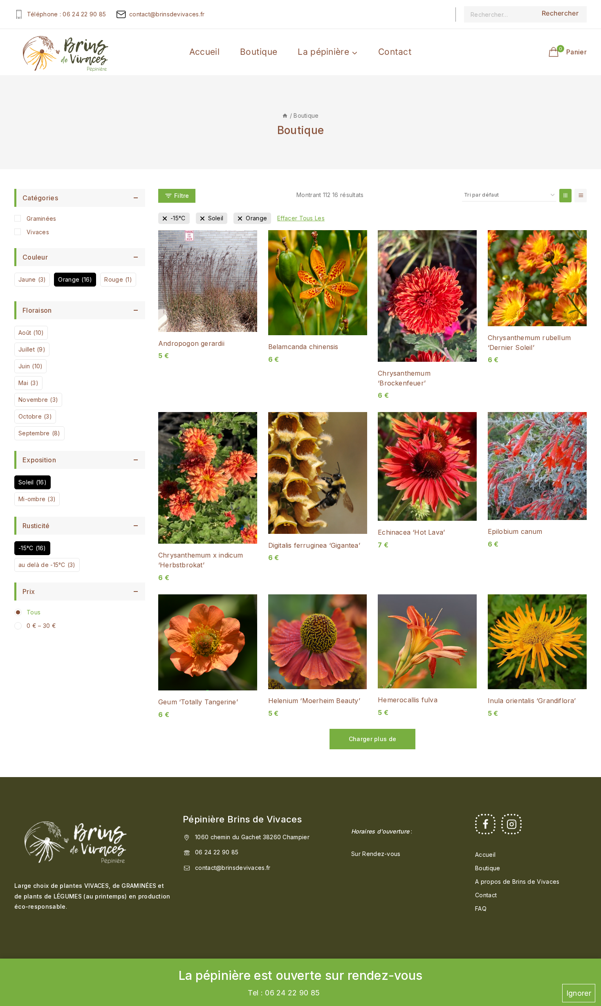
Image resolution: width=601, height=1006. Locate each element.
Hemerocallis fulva (407, 700)
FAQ (481, 908)
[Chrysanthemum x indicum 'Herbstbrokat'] (207, 478)
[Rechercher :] (499, 14)
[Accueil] (285, 115)
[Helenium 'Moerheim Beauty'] (317, 641)
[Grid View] (565, 195)
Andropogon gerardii (191, 343)
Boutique (258, 52)
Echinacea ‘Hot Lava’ (411, 532)
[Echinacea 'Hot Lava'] (427, 466)
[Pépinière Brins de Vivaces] (65, 51)
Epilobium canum (515, 531)
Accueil (204, 52)
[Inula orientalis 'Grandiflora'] (537, 641)
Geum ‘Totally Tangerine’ (198, 702)
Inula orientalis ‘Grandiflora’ (532, 701)
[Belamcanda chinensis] (317, 282)
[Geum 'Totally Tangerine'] (207, 642)
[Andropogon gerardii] (207, 281)
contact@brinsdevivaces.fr (233, 867)
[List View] (580, 195)
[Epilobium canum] (537, 466)
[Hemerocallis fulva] (427, 641)
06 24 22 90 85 (216, 852)
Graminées (41, 218)
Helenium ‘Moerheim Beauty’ (314, 701)
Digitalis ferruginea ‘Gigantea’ (314, 545)
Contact (395, 52)
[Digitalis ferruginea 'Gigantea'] (317, 472)
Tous (33, 612)
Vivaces (38, 232)
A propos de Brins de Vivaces (517, 881)
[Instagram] (511, 824)
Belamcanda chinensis (303, 347)
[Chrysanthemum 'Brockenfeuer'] (427, 296)
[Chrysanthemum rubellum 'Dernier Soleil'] (537, 278)
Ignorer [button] (578, 993)
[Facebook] (485, 824)
